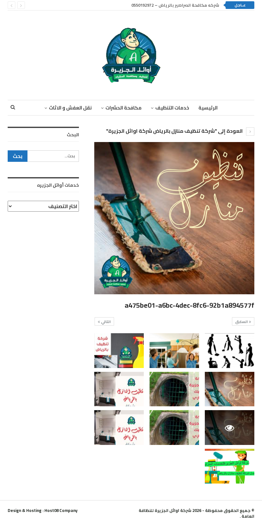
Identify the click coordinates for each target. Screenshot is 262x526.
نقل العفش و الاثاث (70, 107)
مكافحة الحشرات (123, 107)
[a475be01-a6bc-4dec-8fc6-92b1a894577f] (229, 350)
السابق (242, 321)
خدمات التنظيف (172, 107)
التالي (105, 321)
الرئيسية (208, 107)
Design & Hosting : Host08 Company (43, 510)
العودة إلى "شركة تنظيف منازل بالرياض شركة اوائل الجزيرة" (175, 131)
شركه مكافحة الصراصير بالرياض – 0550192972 (175, 5)
